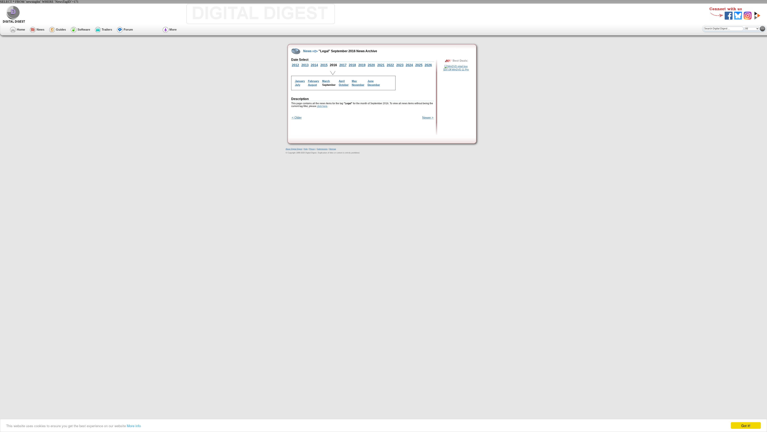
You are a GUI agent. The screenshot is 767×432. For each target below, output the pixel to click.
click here (322, 106)
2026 (428, 65)
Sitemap (332, 149)
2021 (380, 65)
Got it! (745, 425)
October (344, 84)
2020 (371, 65)
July (297, 84)
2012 (295, 65)
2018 (352, 65)
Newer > (427, 117)
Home (20, 29)
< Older (297, 117)
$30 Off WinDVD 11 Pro (456, 69)
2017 (343, 65)
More (173, 29)
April (342, 81)
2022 (390, 65)
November (358, 84)
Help (306, 149)
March (326, 81)
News (40, 29)
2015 (324, 65)
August (312, 84)
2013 (305, 65)
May (354, 81)
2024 (409, 65)
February (313, 81)
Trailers (106, 29)
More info (134, 425)
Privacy (312, 149)
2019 (362, 65)
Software (83, 29)
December (374, 84)
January (300, 81)
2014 (314, 65)
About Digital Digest (294, 149)
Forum (128, 29)
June (371, 81)
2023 (399, 65)
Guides (60, 29)
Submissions (322, 149)
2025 (418, 65)
